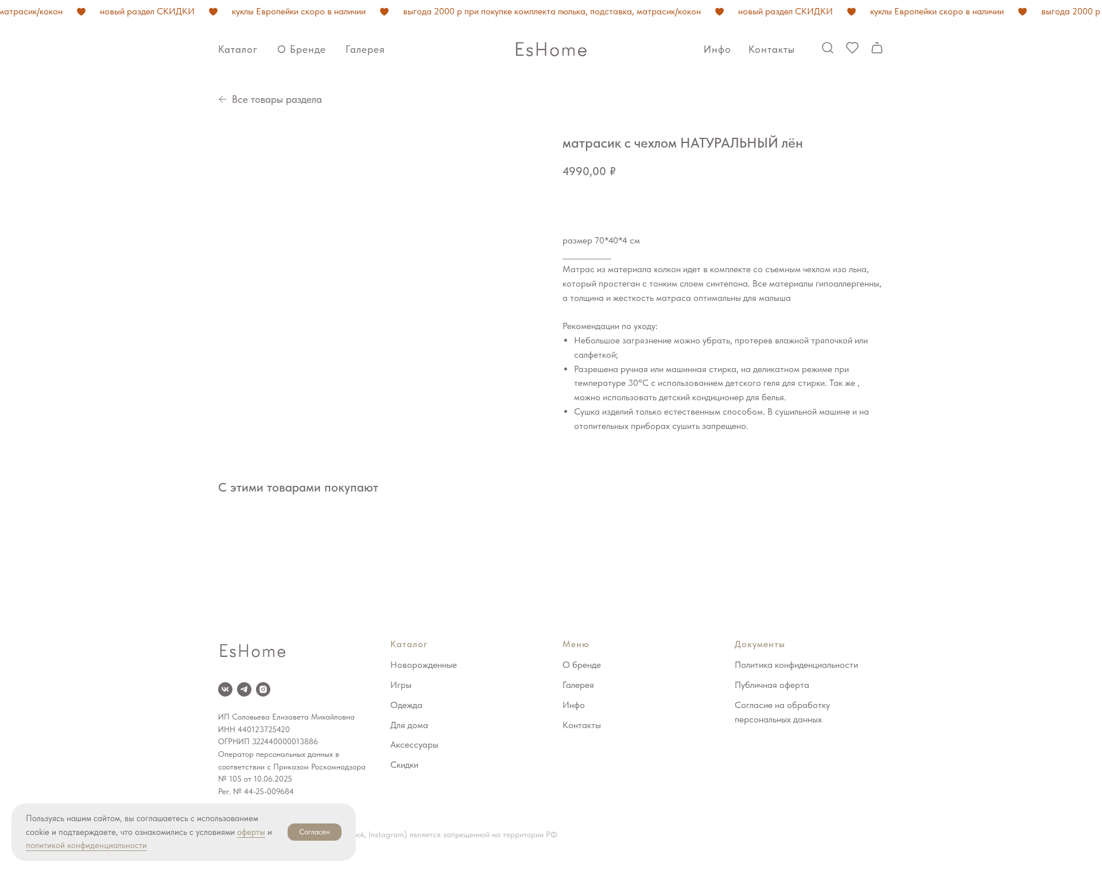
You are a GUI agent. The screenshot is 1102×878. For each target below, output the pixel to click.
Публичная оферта (772, 684)
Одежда (406, 704)
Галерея (365, 49)
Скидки (404, 764)
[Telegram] (244, 689)
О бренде (301, 49)
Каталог (238, 49)
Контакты (771, 49)
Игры (401, 684)
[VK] (225, 689)
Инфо (717, 49)
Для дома (409, 725)
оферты (251, 832)
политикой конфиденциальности (86, 845)
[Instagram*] (263, 689)
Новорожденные (423, 664)
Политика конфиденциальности (796, 664)
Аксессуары (414, 744)
